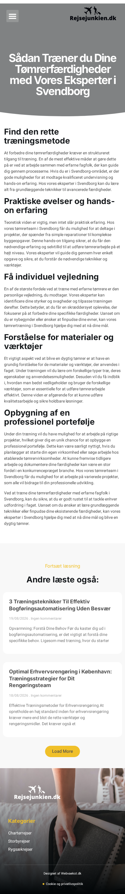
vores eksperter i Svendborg (72, 183)
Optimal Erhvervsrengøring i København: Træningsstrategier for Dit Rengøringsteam (60, 678)
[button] (12, 16)
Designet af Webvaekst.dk (62, 873)
